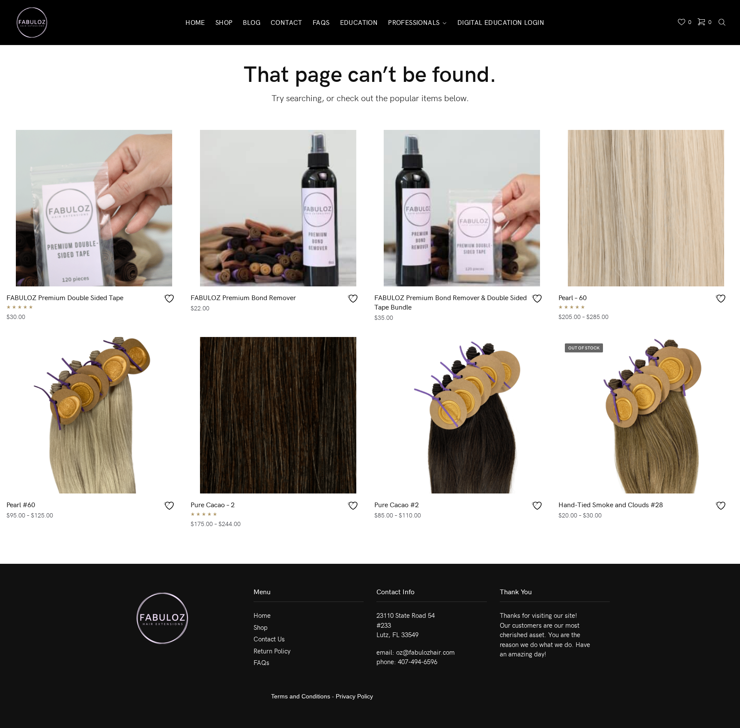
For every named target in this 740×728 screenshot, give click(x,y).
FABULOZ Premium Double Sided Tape (64, 297)
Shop (261, 627)
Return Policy (272, 651)
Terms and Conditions (300, 696)
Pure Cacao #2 (396, 504)
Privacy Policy (354, 696)
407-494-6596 (417, 661)
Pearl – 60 (572, 297)
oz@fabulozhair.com (425, 652)
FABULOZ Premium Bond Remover (243, 297)
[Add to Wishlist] (170, 298)
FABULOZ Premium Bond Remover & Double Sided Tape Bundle (450, 301)
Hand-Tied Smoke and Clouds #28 (610, 504)
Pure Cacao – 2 (213, 504)
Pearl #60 (20, 504)
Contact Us (269, 639)
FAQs (261, 662)
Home (262, 615)
